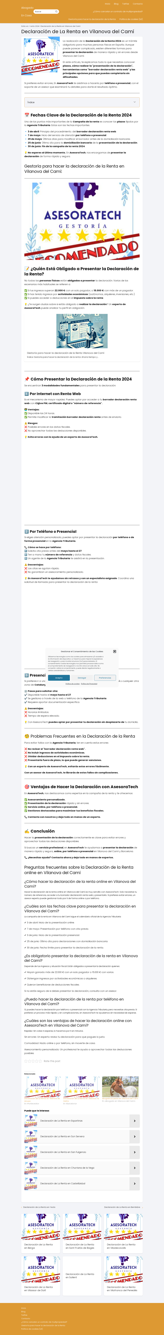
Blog (116, 3)
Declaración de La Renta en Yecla (39, 1207)
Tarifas (125, 3)
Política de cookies (73, 684)
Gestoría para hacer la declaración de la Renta (92, 19)
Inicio (107, 3)
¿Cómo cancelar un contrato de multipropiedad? (118, 11)
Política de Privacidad (89, 684)
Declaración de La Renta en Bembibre (122, 1207)
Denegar (82, 677)
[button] (114, 651)
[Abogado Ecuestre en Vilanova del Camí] (120, 1086)
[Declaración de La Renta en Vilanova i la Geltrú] (81, 1086)
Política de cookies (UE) (131, 19)
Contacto (138, 3)
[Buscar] (56, 11)
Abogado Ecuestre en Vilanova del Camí (120, 1098)
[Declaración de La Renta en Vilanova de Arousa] (42, 1086)
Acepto (59, 677)
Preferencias (105, 677)
